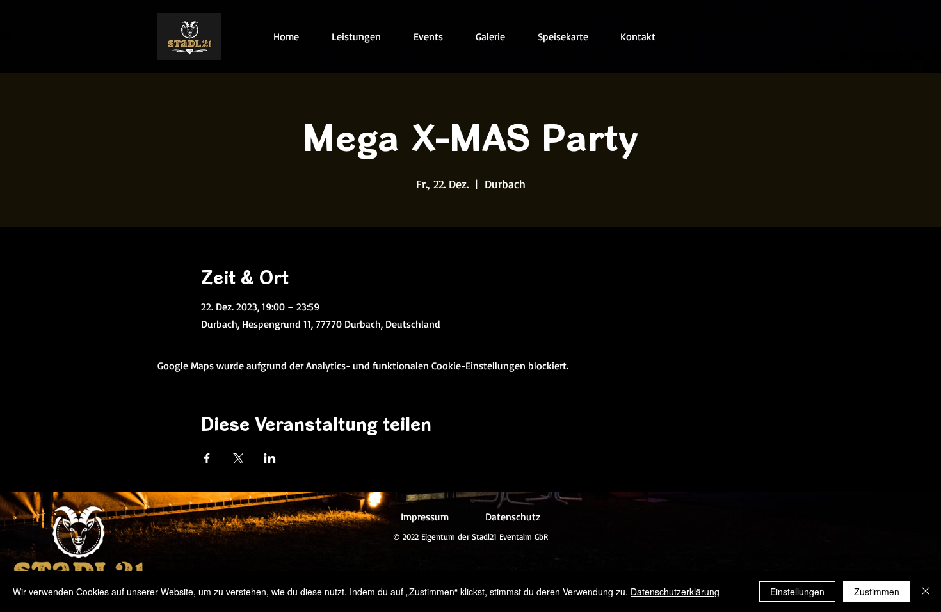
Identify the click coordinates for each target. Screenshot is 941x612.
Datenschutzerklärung (675, 591)
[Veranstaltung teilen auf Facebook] (207, 458)
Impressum (425, 516)
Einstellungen (797, 591)
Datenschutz (512, 516)
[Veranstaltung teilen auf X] (238, 458)
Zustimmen (876, 591)
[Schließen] (925, 591)
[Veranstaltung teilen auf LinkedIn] (270, 458)
